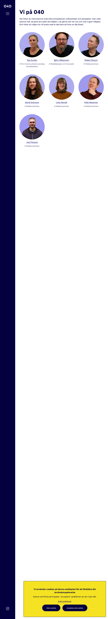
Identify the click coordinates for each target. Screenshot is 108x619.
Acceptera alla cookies (75, 608)
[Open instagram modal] (7, 608)
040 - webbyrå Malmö (7, 6)
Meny (7, 13)
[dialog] (65, 599)
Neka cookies (51, 608)
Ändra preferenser (64, 601)
